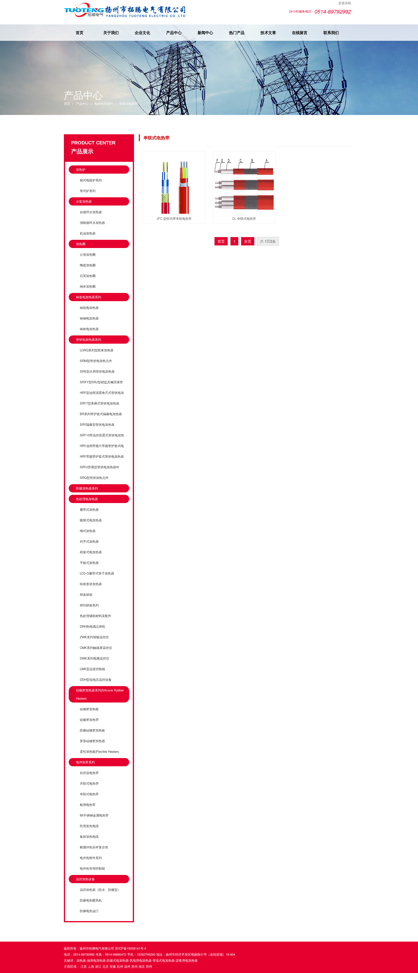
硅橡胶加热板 (89, 709)
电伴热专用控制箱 (92, 868)
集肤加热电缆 (89, 836)
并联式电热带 (89, 783)
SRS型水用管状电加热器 (97, 371)
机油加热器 (88, 233)
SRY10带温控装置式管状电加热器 (100, 439)
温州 (127, 966)
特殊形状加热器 (91, 584)
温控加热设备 (85, 879)
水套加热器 (84, 201)
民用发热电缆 (89, 826)
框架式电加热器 (91, 552)
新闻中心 (205, 32)
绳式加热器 (88, 530)
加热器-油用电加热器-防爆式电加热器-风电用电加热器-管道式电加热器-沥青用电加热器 (137, 960)
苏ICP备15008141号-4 (130, 948)
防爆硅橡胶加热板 (92, 730)
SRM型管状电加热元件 (96, 360)
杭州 (120, 966)
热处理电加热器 (87, 499)
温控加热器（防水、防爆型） (100, 889)
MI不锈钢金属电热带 (94, 815)
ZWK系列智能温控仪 (94, 637)
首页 (79, 32)
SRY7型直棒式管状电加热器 (99, 403)
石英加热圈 (88, 275)
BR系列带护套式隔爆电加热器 (101, 414)
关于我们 (111, 32)
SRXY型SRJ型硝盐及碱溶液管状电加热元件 (99, 386)
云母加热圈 (88, 254)
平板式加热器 (89, 562)
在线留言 (299, 32)
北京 (105, 966)
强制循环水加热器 (92, 222)
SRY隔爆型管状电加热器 (97, 424)
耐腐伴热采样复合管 (94, 847)
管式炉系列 (88, 190)
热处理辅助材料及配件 (95, 615)
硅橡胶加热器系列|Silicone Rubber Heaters (100, 694)
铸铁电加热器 (89, 329)
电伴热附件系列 (91, 857)
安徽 (113, 966)
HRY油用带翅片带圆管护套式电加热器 (100, 449)
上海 (91, 966)
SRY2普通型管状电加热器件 (99, 467)
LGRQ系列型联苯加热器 (96, 350)
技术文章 (268, 32)
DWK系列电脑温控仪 (94, 658)
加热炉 (80, 169)
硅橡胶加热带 (89, 719)
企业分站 (344, 2)
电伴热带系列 (103, 103)
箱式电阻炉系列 (91, 180)
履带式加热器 (89, 509)
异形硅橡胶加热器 (92, 741)
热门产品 (237, 32)
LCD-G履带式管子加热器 (97, 573)
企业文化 (142, 32)
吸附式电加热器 (91, 520)
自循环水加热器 (91, 212)
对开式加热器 (89, 541)
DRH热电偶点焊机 (92, 626)
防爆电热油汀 (89, 911)
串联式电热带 (128, 103)
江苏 (84, 966)
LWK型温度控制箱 (92, 669)
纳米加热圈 (88, 286)
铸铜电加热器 (89, 318)
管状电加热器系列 (88, 339)
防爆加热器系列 (87, 488)
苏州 (134, 966)
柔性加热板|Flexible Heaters (99, 751)
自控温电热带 (89, 772)
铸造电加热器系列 (88, 297)
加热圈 (80, 243)
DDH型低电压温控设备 (96, 679)
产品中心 (174, 32)
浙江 (98, 966)
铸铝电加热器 (89, 307)
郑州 (149, 966)
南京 (142, 966)
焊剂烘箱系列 (89, 605)
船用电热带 (88, 804)
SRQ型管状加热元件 (94, 477)
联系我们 (331, 32)
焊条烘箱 (86, 594)
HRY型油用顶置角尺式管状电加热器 (100, 396)
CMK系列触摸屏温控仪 (96, 647)
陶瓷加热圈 (88, 265)
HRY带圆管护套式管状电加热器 (102, 456)
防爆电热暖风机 (91, 900)
